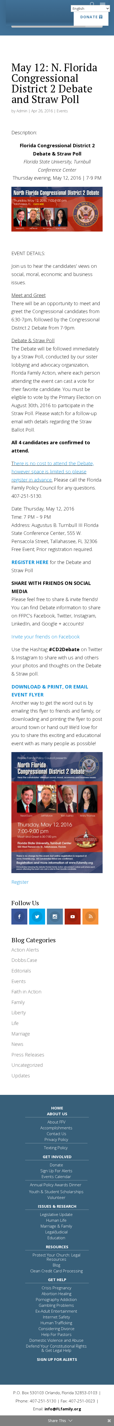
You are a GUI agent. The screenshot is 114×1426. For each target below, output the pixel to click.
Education (56, 1237)
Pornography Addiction (56, 1299)
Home (57, 1107)
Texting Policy (56, 1147)
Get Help (57, 1279)
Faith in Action (26, 991)
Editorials (21, 970)
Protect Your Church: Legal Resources (56, 1257)
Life (15, 1023)
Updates (20, 1075)
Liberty (18, 1012)
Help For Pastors (56, 1334)
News (17, 1044)
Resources (57, 1246)
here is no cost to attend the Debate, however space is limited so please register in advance (52, 471)
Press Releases (27, 1054)
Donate (89, 16)
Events (62, 110)
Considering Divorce (56, 1328)
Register (20, 882)
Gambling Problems (56, 1305)
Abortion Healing (56, 1293)
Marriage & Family (56, 1226)
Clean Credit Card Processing (56, 1270)
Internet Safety (56, 1317)
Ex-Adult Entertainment (56, 1311)
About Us (57, 1113)
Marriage (20, 1033)
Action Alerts (25, 950)
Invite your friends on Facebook (45, 636)
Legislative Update (56, 1214)
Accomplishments (56, 1127)
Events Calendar (56, 1176)
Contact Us (56, 1133)
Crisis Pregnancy (56, 1287)
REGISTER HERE (30, 562)
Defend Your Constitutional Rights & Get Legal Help (56, 1348)
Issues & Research (57, 1206)
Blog (56, 1265)
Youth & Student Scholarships (56, 1191)
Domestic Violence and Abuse (56, 1340)
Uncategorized (27, 1065)
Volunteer (56, 1197)
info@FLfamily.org (63, 1408)
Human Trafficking (56, 1322)
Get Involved (57, 1156)
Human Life (56, 1220)
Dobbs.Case (24, 960)
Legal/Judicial (56, 1231)
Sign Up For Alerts (56, 1170)
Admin (21, 110)
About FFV (56, 1122)
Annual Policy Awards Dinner (55, 1184)
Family (18, 1002)
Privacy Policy (56, 1139)
